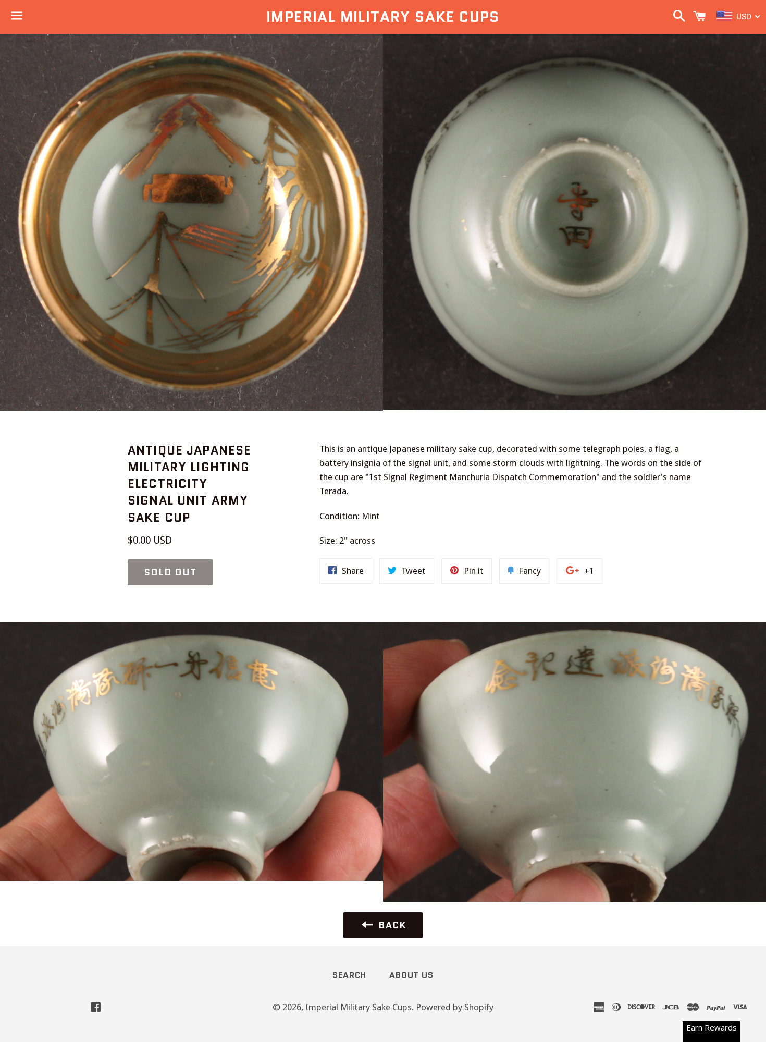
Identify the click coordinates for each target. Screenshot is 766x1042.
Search (349, 975)
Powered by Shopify (454, 1007)
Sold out (170, 572)
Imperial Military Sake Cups (383, 17)
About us (411, 975)
